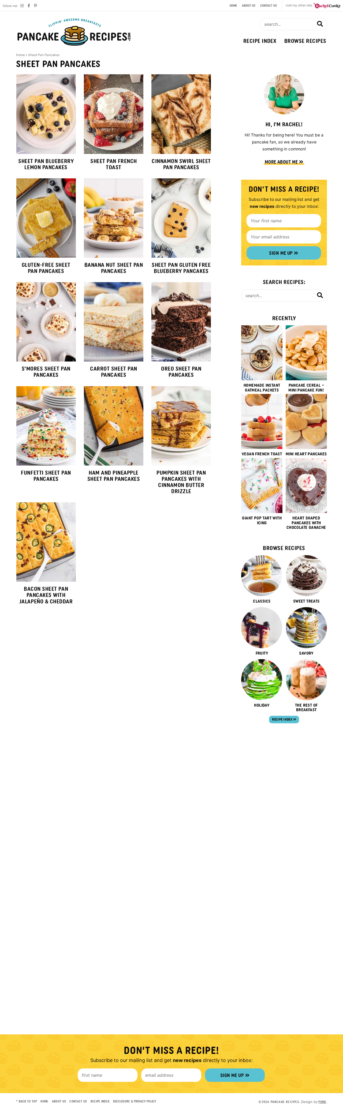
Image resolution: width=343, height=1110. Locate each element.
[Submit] (320, 24)
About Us (248, 6)
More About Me (282, 162)
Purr (322, 1102)
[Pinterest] (35, 5)
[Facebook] (29, 5)
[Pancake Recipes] (74, 32)
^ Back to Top (26, 1101)
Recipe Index (259, 41)
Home (233, 6)
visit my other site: (300, 5)
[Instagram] (22, 5)
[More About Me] (284, 94)
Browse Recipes (305, 41)
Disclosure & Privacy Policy (134, 1101)
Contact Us (268, 6)
